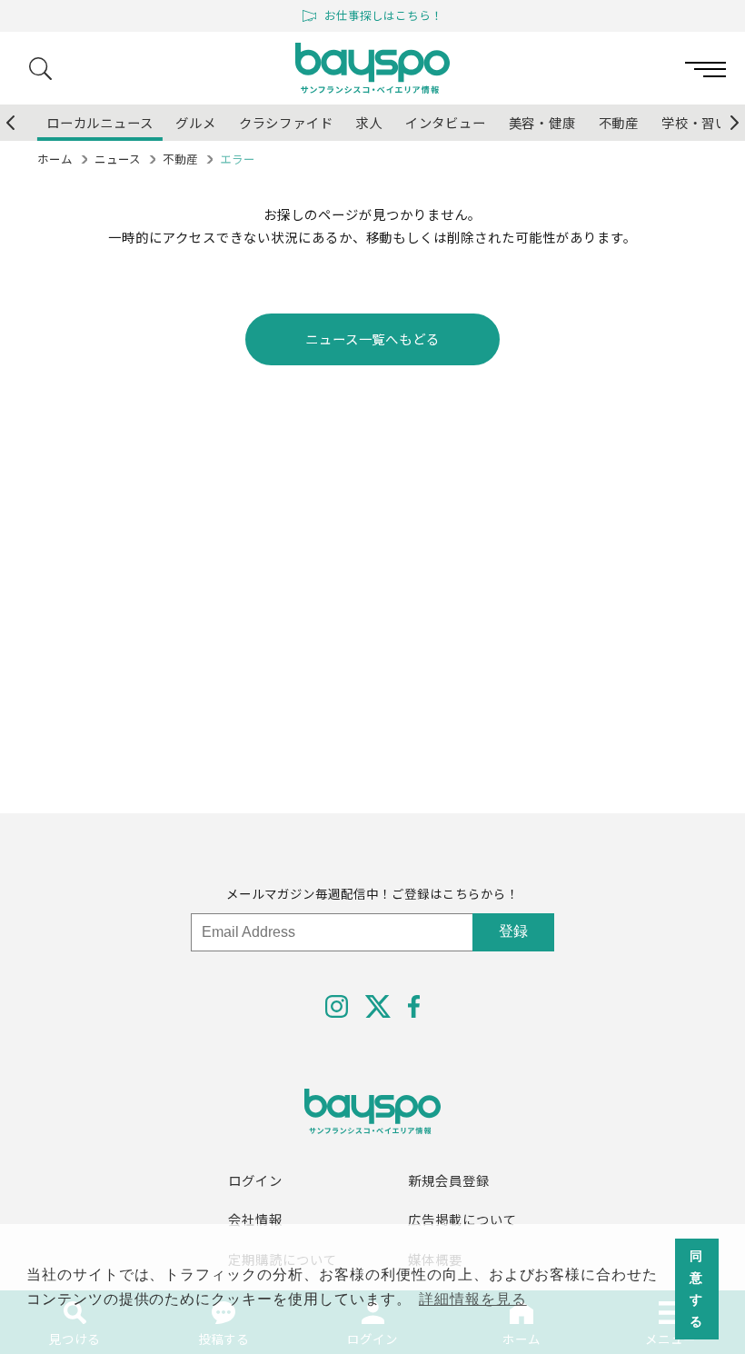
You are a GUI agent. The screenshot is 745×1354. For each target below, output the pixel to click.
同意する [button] (696, 1289)
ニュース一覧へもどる (373, 338)
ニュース (117, 159)
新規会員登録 (449, 1180)
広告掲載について (462, 1219)
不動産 (180, 159)
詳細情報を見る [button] (473, 1299)
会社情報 (255, 1219)
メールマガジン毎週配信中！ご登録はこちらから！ (372, 893)
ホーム (55, 159)
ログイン (255, 1180)
